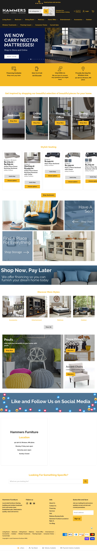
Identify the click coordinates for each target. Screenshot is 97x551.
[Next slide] (92, 45)
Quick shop (12, 176)
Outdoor (89, 19)
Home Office (52, 19)
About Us (52, 503)
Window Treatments (9, 25)
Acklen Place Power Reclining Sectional (11, 167)
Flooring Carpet (26, 25)
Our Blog (52, 523)
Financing (52, 508)
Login (87, 11)
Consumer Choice (41, 25)
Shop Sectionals (48, 195)
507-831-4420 (36, 75)
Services (52, 511)
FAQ (50, 513)
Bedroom (18, 19)
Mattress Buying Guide (56, 516)
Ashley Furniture (8, 170)
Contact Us (52, 506)
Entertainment (65, 19)
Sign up (77, 519)
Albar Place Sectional (52, 163)
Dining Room (29, 19)
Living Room (6, 19)
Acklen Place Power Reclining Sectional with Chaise (31, 172)
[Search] (46, 11)
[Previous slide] (5, 45)
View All (48, 327)
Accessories (78, 19)
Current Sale (54, 25)
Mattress (41, 19)
